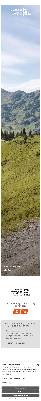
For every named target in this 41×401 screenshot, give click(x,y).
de (35, 2)
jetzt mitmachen (16, 343)
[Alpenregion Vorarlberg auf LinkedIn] (24, 311)
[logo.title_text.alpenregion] (20, 12)
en (38, 2)
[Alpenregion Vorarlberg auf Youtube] (16, 311)
